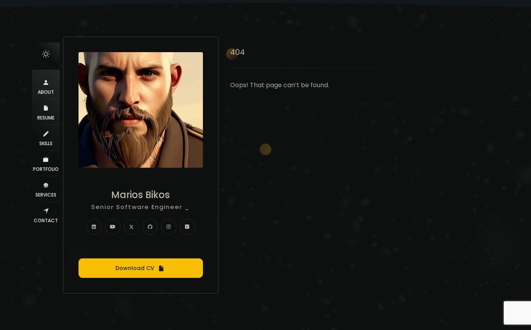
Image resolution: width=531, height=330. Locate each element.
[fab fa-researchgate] (187, 227)
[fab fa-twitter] (131, 227)
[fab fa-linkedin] (94, 227)
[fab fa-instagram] (168, 227)
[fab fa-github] (150, 227)
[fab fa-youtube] (113, 227)
